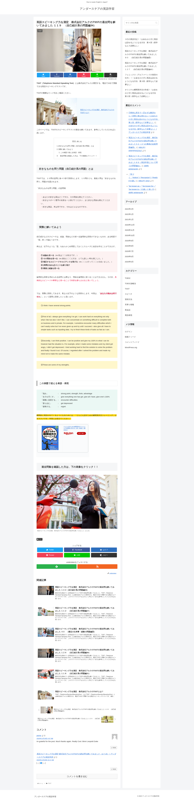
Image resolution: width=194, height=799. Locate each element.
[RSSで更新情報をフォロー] (97, 566)
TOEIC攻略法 (130, 284)
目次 (74, 141)
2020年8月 (129, 246)
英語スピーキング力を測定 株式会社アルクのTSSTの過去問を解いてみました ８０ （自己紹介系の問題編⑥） (141, 54)
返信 (114, 747)
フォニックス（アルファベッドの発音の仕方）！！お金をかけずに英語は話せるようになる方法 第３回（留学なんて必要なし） (141, 80)
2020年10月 (130, 235)
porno (39, 736)
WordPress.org (131, 347)
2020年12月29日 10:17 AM (45, 760)
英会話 (127, 310)
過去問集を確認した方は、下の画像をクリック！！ (77, 156)
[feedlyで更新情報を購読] (57, 566)
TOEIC (127, 278)
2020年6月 (129, 257)
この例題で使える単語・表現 (70, 152)
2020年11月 (129, 230)
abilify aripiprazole (136, 193)
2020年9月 (129, 241)
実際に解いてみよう (65, 149)
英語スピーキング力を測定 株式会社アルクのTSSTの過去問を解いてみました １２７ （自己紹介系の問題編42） (141, 66)
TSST (40, 539)
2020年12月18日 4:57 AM (45, 738)
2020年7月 (129, 251)
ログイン (128, 332)
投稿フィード (130, 337)
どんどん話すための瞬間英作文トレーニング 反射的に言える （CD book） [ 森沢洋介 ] (74, 428)
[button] (156, 23)
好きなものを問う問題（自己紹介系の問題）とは (76, 146)
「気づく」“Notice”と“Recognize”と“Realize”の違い (143, 177)
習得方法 (128, 299)
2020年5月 (129, 262)
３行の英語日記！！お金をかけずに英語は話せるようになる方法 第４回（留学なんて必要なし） (141, 42)
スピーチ (128, 294)
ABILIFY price (144, 181)
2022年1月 (129, 214)
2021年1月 (129, 220)
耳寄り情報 (129, 305)
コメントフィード (132, 342)
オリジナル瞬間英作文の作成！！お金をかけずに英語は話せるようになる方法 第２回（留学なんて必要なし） (141, 93)
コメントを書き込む (77, 776)
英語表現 (128, 315)
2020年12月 (130, 225)
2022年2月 (129, 209)
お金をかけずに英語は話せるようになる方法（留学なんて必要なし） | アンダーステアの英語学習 (143, 129)
